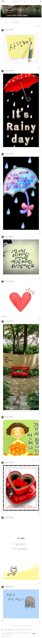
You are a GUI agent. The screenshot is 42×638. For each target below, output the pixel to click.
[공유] (37, 6)
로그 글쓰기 (38, 25)
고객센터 (34, 633)
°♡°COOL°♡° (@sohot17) (9, 29)
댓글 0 (39, 67)
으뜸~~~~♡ (12, 18)
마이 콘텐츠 (16, 22)
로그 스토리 (6, 22)
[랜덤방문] (38, 6)
